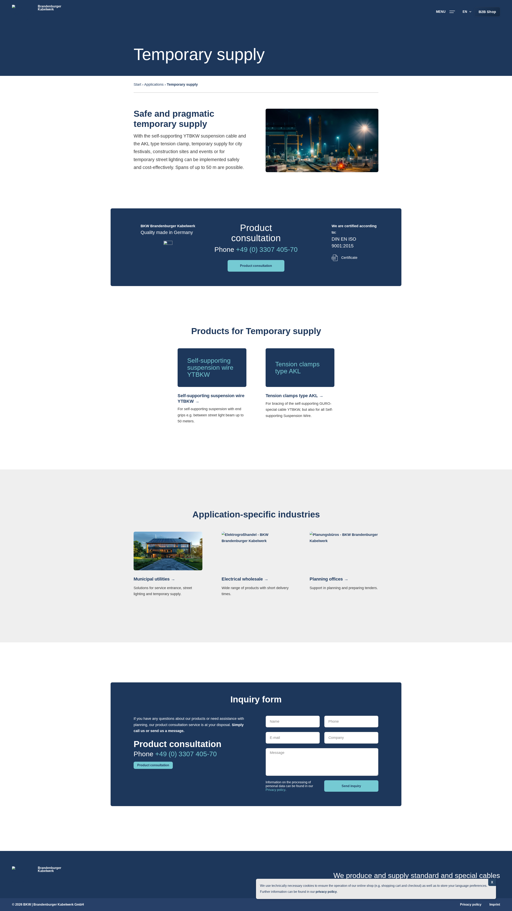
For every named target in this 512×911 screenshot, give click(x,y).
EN (465, 11)
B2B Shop (487, 12)
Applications (154, 84)
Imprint (494, 904)
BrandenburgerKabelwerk (49, 8)
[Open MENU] (452, 11)
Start (137, 84)
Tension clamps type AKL (292, 395)
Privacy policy (275, 789)
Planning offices (326, 579)
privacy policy (326, 891)
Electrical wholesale (242, 579)
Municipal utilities (152, 579)
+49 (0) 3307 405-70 (267, 249)
